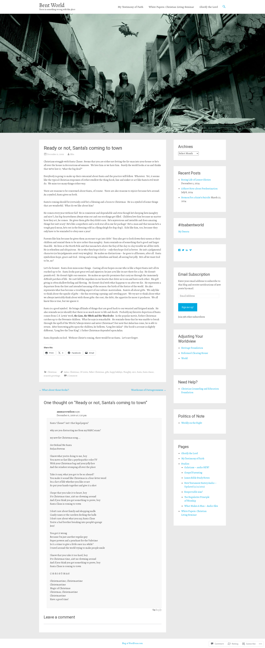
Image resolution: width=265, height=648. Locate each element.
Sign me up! (188, 307)
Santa (139, 372)
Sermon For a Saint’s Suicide (195, 197)
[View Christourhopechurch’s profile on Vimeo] (190, 250)
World (184, 358)
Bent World (52, 5)
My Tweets (183, 231)
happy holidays (116, 372)
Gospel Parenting (193, 472)
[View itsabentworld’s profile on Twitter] (183, 250)
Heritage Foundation (192, 348)
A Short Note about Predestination (199, 188)
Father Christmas (96, 372)
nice (134, 372)
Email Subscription (194, 274)
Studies (185, 463)
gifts (107, 372)
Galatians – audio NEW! (196, 467)
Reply (158, 610)
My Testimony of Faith (130, 7)
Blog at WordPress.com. (132, 643)
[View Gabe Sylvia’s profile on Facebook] (179, 250)
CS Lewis (84, 372)
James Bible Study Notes (197, 478)
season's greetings (52, 375)
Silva (72, 154)
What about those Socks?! (54, 390)
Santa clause (148, 372)
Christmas (52, 372)
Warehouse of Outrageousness (148, 390)
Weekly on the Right (191, 423)
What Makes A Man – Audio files (201, 506)
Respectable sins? (193, 492)
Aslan (66, 372)
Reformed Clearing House (194, 353)
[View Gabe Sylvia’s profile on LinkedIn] (187, 250)
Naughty (127, 372)
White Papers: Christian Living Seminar (171, 7)
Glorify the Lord (209, 7)
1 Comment (72, 375)
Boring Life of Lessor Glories (196, 179)
